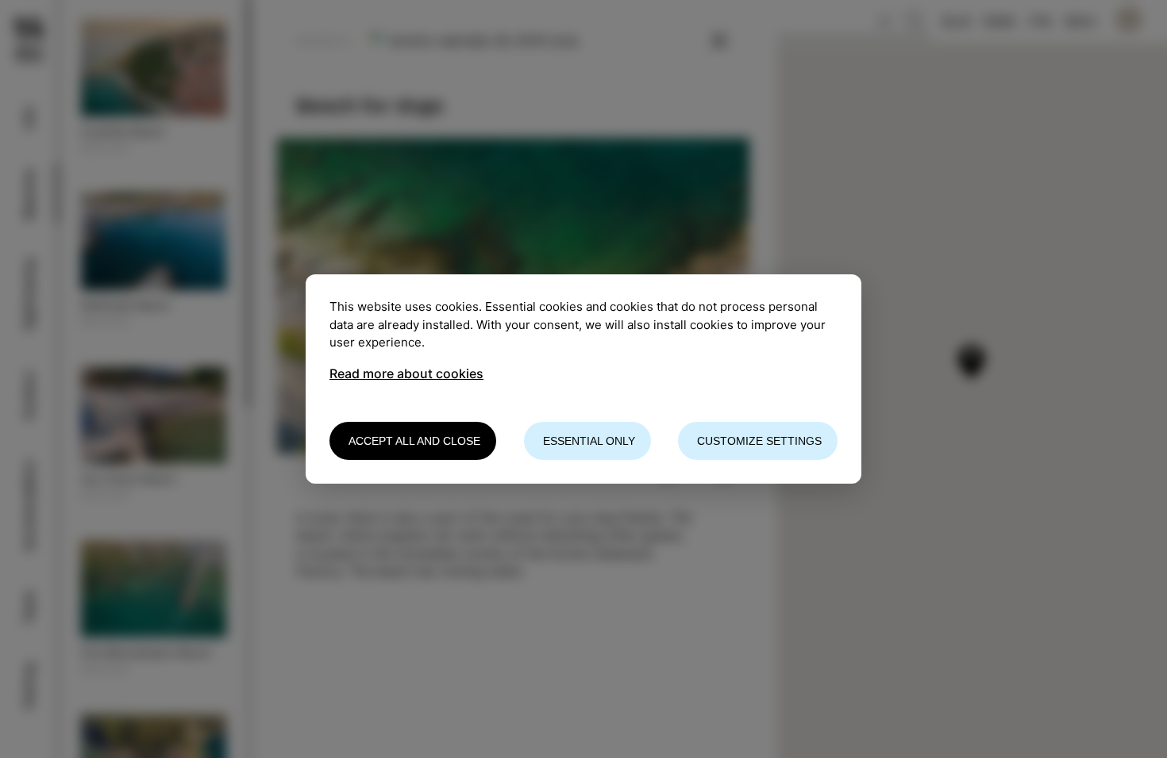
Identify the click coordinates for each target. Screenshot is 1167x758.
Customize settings (759, 441)
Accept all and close (414, 441)
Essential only (589, 441)
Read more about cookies (406, 373)
